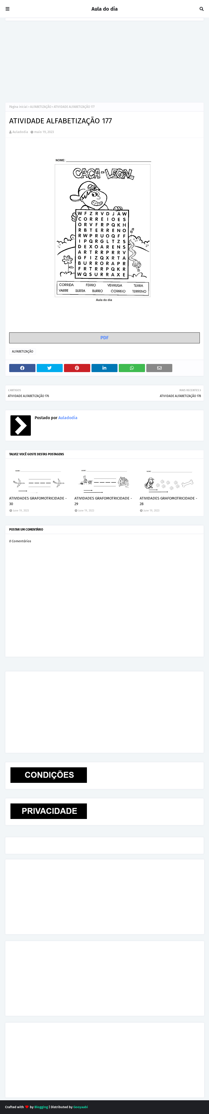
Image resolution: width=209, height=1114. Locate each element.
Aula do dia (105, 9)
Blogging (41, 1107)
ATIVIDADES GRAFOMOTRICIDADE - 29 (103, 501)
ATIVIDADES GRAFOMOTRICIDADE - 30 (38, 501)
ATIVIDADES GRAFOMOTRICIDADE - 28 (168, 501)
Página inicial (18, 107)
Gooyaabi (80, 1107)
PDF (104, 338)
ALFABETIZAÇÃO (40, 107)
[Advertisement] (104, 59)
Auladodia (20, 132)
